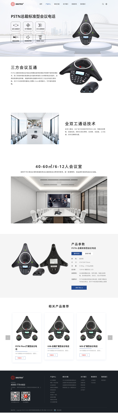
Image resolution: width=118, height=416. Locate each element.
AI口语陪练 (53, 380)
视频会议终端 (53, 399)
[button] (8, 337)
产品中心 (48, 4)
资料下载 (78, 288)
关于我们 (65, 4)
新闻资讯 (74, 4)
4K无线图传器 (53, 402)
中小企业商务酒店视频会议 (69, 380)
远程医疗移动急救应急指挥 (69, 382)
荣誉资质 (83, 385)
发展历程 (83, 382)
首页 (41, 4)
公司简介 (83, 380)
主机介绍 (88, 253)
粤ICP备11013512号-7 (47, 410)
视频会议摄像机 (54, 387)
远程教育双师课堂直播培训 (69, 385)
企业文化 (83, 387)
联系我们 (82, 4)
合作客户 (83, 390)
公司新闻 (93, 380)
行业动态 (93, 382)
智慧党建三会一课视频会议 (69, 387)
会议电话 (52, 392)
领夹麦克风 (53, 390)
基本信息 (77, 253)
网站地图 (59, 410)
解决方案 (56, 4)
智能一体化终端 (54, 382)
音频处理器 (53, 397)
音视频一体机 (53, 394)
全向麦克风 (53, 385)
